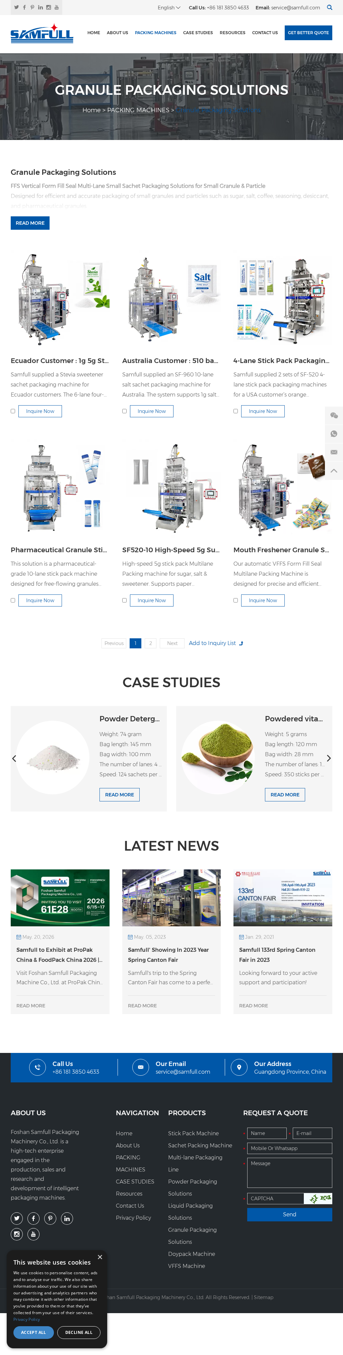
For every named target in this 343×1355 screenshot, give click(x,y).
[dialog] (57, 1299)
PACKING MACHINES (156, 32)
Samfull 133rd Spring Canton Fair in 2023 (277, 955)
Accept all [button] (33, 1332)
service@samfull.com (295, 8)
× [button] (99, 1257)
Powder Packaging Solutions (192, 1188)
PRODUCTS (187, 1113)
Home (93, 32)
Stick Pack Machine (193, 1133)
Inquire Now (40, 411)
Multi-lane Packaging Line (195, 1163)
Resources (233, 32)
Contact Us (265, 32)
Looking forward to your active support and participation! (278, 978)
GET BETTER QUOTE (308, 32)
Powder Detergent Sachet (147, 718)
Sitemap (263, 1297)
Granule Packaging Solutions (192, 1236)
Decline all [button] (78, 1332)
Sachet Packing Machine (200, 1145)
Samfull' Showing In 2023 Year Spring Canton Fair (168, 955)
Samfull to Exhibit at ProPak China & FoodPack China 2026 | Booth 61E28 (57, 956)
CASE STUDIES (198, 32)
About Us (117, 32)
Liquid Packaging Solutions (190, 1212)
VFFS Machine (186, 1266)
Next (172, 643)
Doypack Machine (191, 1254)
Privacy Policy (133, 1218)
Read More (30, 223)
